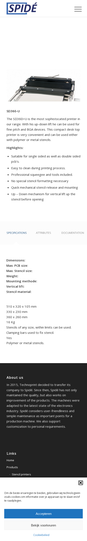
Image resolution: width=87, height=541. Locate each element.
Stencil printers (21, 474)
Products (12, 467)
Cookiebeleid (41, 535)
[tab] (16, 234)
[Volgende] (71, 64)
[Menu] (74, 8)
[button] (81, 483)
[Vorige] (16, 64)
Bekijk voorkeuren (43, 525)
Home (10, 460)
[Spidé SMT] (36, 8)
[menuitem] (74, 8)
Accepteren (44, 513)
